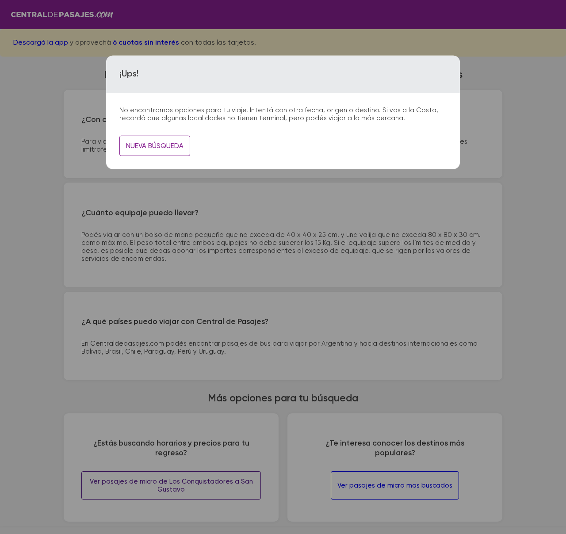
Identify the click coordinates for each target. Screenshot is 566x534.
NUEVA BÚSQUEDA (155, 146)
